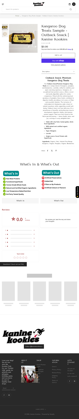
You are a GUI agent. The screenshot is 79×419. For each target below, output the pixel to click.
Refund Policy (56, 373)
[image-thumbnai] (5, 27)
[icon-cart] (69, 4)
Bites (38, 376)
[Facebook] (4, 395)
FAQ (38, 379)
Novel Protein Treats (41, 365)
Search (54, 366)
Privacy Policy (56, 369)
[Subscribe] (13, 388)
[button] (58, 55)
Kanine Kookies (35, 414)
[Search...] (70, 9)
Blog (38, 382)
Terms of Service (55, 381)
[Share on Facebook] (47, 151)
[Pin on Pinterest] (56, 151)
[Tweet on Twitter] (52, 151)
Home (17, 16)
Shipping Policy (55, 376)
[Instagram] (9, 395)
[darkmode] (74, 4)
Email (4, 388)
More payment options (58, 65)
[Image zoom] (23, 38)
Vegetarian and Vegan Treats (40, 371)
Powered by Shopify (48, 414)
